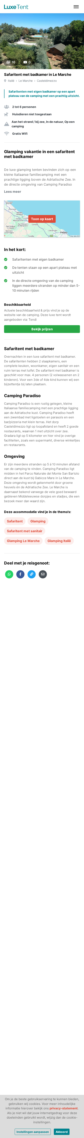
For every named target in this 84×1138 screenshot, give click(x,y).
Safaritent (15, 521)
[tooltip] (9, 574)
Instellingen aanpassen (33, 1132)
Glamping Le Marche (23, 541)
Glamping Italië (59, 541)
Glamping (37, 521)
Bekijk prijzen (42, 329)
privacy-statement (64, 1108)
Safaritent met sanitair (24, 531)
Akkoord (62, 1132)
